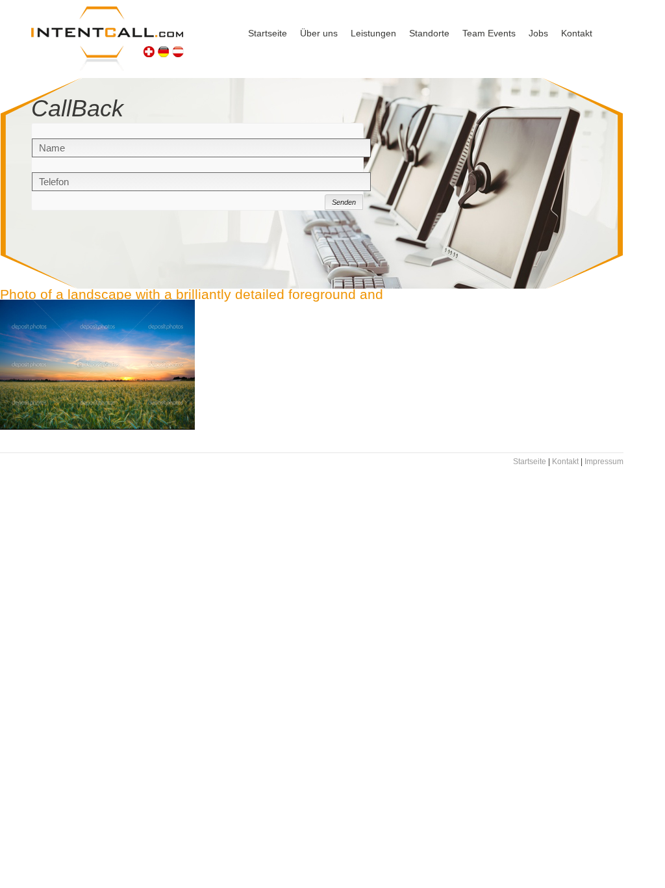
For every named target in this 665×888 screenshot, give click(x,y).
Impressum (603, 461)
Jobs (538, 33)
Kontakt (576, 33)
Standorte (429, 33)
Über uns (319, 33)
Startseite (267, 33)
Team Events (489, 33)
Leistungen (373, 33)
